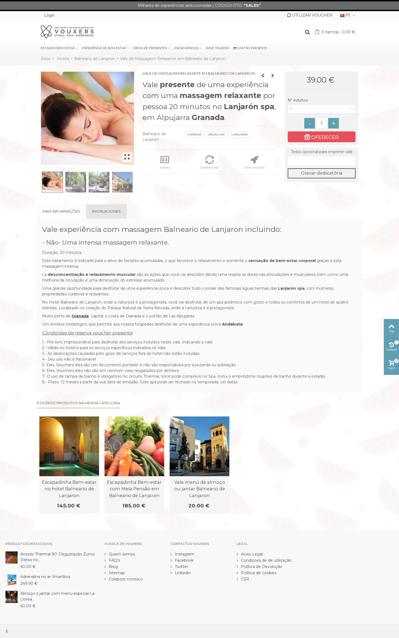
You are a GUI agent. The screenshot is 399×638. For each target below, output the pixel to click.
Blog (113, 566)
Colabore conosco (125, 579)
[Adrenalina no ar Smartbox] (11, 579)
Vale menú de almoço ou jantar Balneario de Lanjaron (199, 488)
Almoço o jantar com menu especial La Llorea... (57, 596)
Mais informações (61, 211)
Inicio (46, 58)
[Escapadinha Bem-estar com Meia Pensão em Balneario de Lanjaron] (134, 446)
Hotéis (63, 58)
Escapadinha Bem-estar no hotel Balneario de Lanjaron (69, 488)
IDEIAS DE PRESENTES (150, 48)
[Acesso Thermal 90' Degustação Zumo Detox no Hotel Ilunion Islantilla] (11, 557)
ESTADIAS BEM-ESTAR (58, 48)
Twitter (181, 566)
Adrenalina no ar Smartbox (45, 576)
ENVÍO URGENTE (254, 167)
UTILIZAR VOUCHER (312, 15)
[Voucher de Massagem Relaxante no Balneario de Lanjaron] (87, 118)
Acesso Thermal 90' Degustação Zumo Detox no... (57, 557)
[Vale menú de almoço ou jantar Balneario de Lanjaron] (199, 446)
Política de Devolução (261, 566)
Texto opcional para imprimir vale (322, 151)
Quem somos (121, 554)
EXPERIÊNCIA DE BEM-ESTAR (104, 48)
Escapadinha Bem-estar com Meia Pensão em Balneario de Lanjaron (134, 488)
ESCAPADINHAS (186, 48)
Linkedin (182, 572)
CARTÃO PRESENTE (252, 48)
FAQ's (114, 560)
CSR (244, 579)
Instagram (184, 554)
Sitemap (116, 572)
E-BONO (165, 167)
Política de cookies (258, 572)
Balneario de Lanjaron (94, 58)
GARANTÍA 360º (209, 167)
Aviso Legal (251, 554)
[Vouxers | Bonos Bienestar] (67, 31)
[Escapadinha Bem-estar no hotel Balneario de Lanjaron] (69, 446)
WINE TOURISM (217, 48)
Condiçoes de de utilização (266, 560)
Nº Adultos (298, 100)
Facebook (184, 560)
